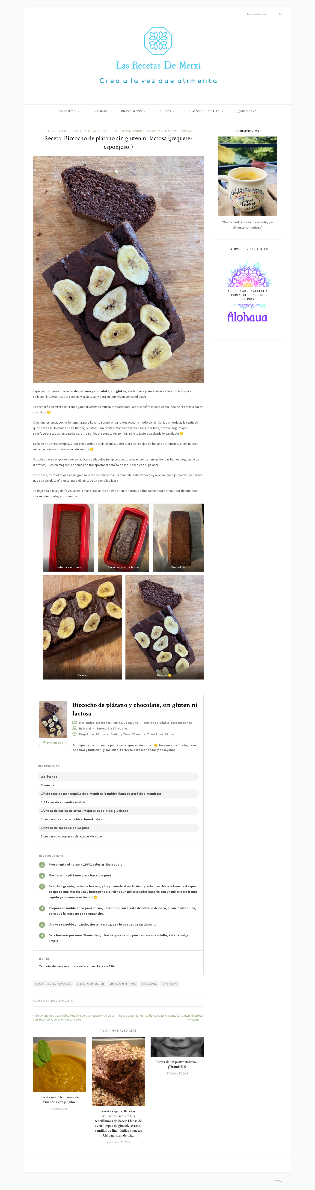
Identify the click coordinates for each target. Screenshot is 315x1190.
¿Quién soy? (246, 111)
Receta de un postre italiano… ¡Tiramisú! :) (177, 1064)
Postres (62, 131)
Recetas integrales (86, 131)
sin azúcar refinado (123, 983)
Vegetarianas (183, 131)
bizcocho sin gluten (90, 983)
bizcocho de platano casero (53, 983)
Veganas (100, 111)
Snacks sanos (131, 111)
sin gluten (111, 131)
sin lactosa (149, 983)
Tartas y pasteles (158, 131)
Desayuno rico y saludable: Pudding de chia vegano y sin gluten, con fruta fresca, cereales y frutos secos (74, 1017)
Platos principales (204, 111)
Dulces (165, 111)
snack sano (170, 983)
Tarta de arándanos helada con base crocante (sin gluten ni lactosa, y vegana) (161, 1017)
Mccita (67, 1000)
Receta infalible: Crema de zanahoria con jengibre (59, 1099)
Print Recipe (55, 743)
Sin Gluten (67, 111)
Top (277, 1181)
